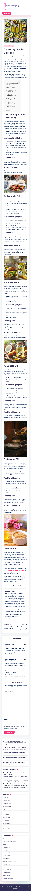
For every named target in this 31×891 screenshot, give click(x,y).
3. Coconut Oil (8, 94)
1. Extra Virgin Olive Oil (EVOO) (12, 83)
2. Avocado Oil (8, 88)
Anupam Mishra (10, 591)
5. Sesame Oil (8, 105)
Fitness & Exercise (7, 838)
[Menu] (13, 13)
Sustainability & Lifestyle (9, 869)
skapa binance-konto (11, 659)
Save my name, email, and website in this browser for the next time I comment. (15, 727)
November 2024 (7, 826)
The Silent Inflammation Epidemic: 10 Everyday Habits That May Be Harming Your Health (14, 742)
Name (5, 705)
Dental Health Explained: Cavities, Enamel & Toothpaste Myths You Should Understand (15, 748)
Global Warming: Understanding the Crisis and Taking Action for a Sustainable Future (15, 788)
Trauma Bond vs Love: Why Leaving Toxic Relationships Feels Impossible (14, 763)
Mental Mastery (7, 855)
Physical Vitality (7, 864)
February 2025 (6, 817)
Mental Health (6, 853)
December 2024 (7, 823)
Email (5, 712)
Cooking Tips (10, 86)
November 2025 (7, 806)
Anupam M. (5, 772)
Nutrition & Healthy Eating (9, 861)
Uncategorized (7, 872)
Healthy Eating (9, 45)
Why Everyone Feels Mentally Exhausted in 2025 (14, 758)
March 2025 (6, 814)
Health (4, 844)
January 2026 (6, 800)
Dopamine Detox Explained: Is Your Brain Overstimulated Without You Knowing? (14, 753)
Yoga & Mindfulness (8, 878)
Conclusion (7, 110)
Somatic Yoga (6, 867)
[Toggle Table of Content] (17, 81)
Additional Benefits (11, 87)
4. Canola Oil (8, 99)
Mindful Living (6, 858)
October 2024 (6, 828)
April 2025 (5, 812)
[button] (6, 13)
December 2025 (7, 803)
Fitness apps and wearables (10, 841)
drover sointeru (9, 644)
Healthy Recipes (7, 850)
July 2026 (5, 798)
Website (6, 719)
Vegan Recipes (6, 875)
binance (7, 670)
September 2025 (7, 809)
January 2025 (6, 820)
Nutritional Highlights (11, 84)
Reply (24, 644)
